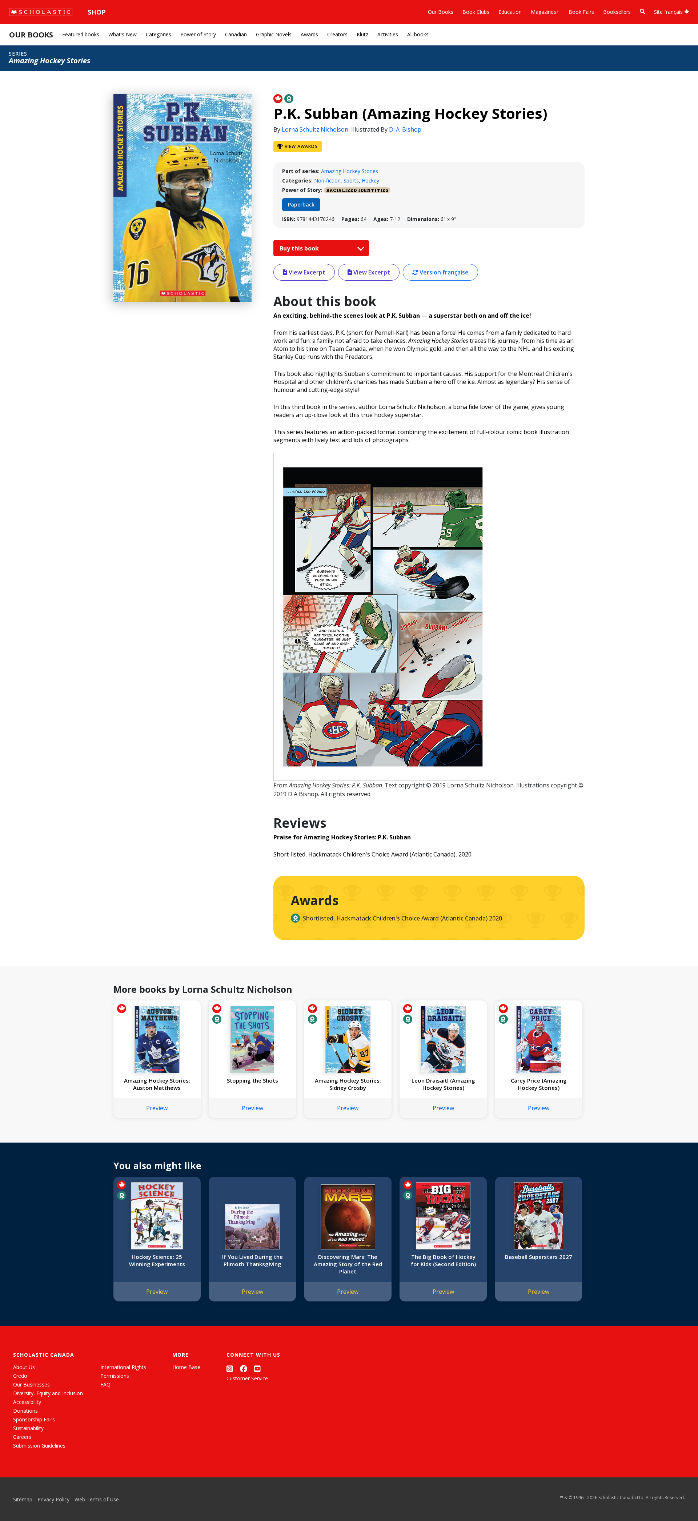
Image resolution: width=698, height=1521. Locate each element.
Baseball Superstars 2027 (538, 1256)
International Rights (123, 1367)
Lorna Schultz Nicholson (315, 129)
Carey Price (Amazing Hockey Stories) (539, 1084)
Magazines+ (545, 11)
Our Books (440, 11)
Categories (158, 34)
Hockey (370, 180)
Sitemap (22, 1499)
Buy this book (300, 248)
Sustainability (28, 1428)
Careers (22, 1436)
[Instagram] (229, 1368)
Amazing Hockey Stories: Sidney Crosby (348, 1084)
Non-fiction (327, 180)
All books (418, 34)
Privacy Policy (53, 1499)
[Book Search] (642, 11)
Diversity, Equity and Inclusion (48, 1393)
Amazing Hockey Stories (349, 171)
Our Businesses (31, 1384)
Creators (337, 34)
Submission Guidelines (39, 1445)
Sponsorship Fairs (34, 1419)
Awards (309, 34)
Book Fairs (581, 11)
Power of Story (198, 34)
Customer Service (247, 1378)
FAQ (105, 1384)
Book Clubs (475, 11)
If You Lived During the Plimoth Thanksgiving (252, 1260)
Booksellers (617, 11)
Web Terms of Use (97, 1499)
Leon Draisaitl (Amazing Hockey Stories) (443, 1084)
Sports (351, 180)
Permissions (114, 1375)
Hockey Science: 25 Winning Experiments (157, 1260)
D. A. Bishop (405, 129)
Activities (387, 34)
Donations (25, 1410)
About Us (24, 1367)
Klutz (362, 34)
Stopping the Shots (252, 1080)
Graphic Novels (274, 34)
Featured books (80, 34)
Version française (443, 272)
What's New (122, 34)
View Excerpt (306, 272)
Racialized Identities (357, 190)
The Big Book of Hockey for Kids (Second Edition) (443, 1260)
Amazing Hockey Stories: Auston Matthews (157, 1084)
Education (510, 11)
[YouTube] (257, 1368)
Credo (20, 1375)
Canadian (236, 34)
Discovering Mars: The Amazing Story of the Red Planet (348, 1264)
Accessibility (27, 1401)
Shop (97, 12)
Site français (669, 11)
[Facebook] (243, 1368)
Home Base (186, 1367)
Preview (157, 1108)
